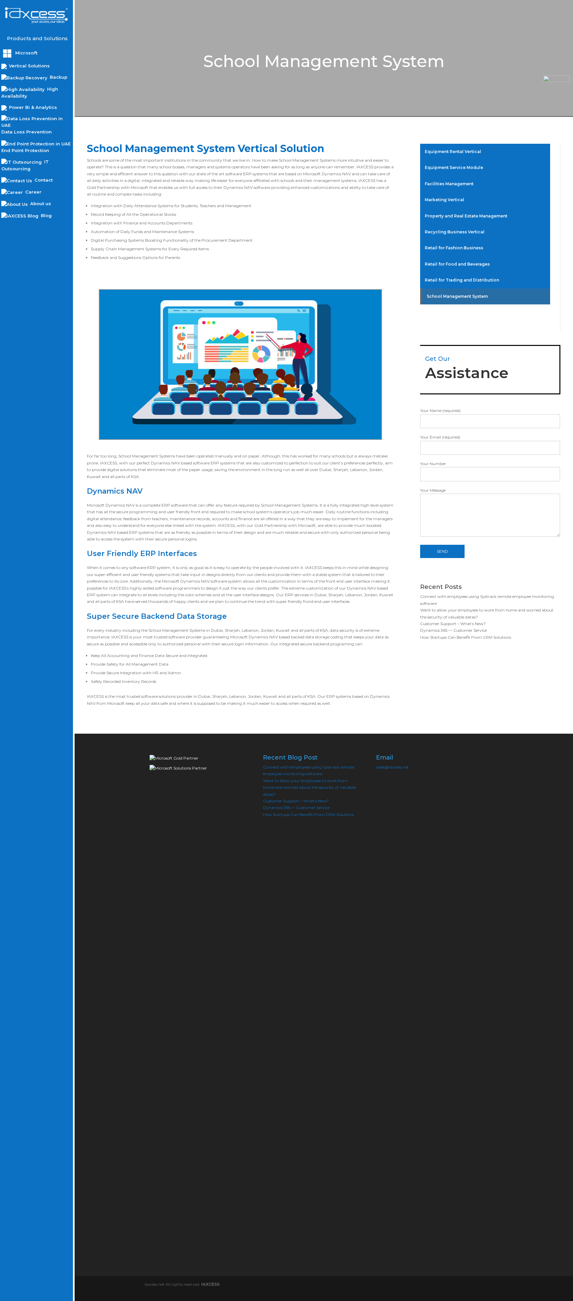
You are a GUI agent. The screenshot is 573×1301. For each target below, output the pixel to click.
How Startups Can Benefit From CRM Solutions (465, 637)
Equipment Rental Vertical (453, 151)
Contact (43, 180)
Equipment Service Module (454, 167)
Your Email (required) (440, 437)
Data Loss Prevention (26, 131)
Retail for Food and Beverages (457, 264)
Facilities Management (449, 183)
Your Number (433, 463)
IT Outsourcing (25, 165)
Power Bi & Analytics (32, 107)
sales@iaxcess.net (392, 767)
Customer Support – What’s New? (453, 623)
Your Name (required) (440, 410)
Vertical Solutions (29, 65)
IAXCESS (210, 1284)
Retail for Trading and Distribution (462, 280)
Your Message (433, 490)
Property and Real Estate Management (466, 215)
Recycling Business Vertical (454, 231)
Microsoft (25, 52)
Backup (57, 77)
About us (40, 203)
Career (32, 192)
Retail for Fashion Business (454, 247)
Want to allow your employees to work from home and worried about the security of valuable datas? (309, 787)
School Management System (457, 296)
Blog (45, 215)
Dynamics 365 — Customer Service (453, 630)
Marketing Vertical (444, 199)
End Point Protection (25, 150)
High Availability (29, 92)
